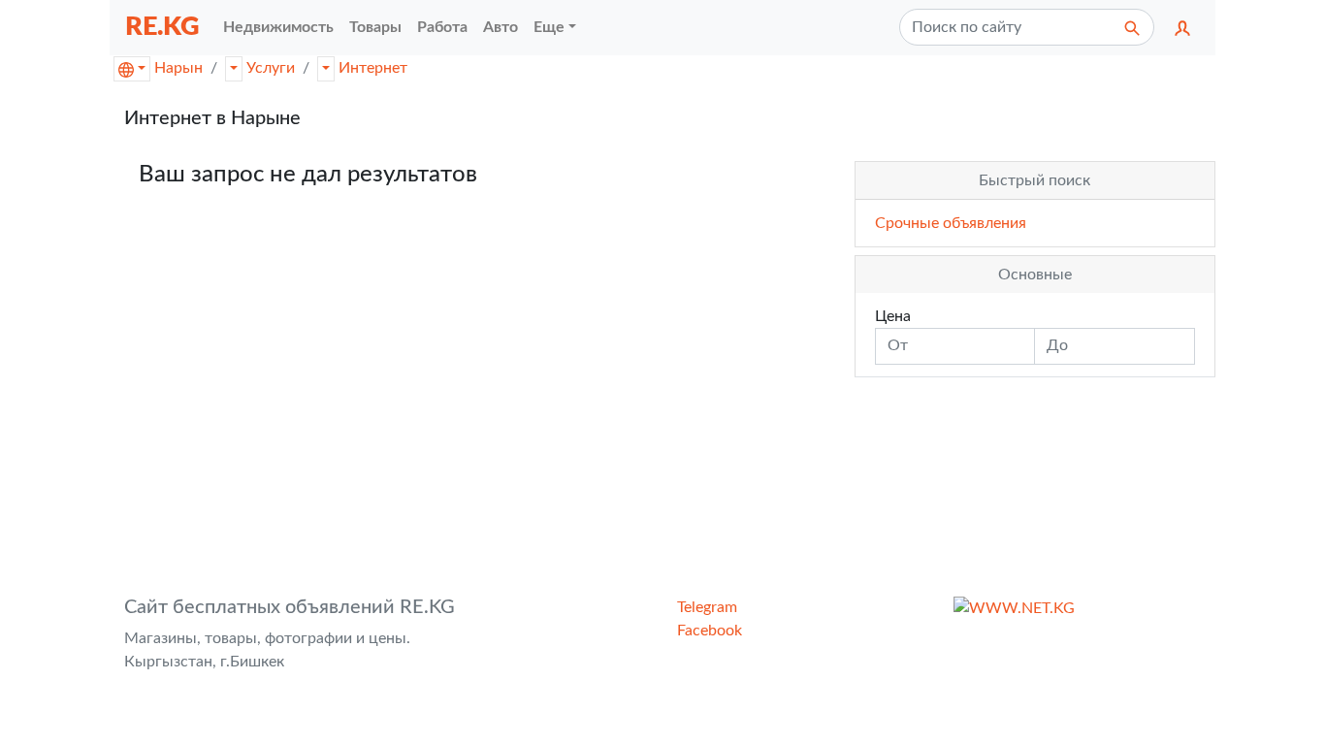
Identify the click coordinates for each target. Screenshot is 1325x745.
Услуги (270, 68)
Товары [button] (375, 27)
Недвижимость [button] (278, 27)
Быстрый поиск (1034, 180)
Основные (1035, 274)
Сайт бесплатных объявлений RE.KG (289, 607)
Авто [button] (500, 27)
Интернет (373, 68)
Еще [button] (549, 27)
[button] (1182, 27)
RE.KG (162, 27)
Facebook (709, 630)
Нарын (178, 68)
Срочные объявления (950, 223)
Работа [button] (442, 27)
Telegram (707, 607)
